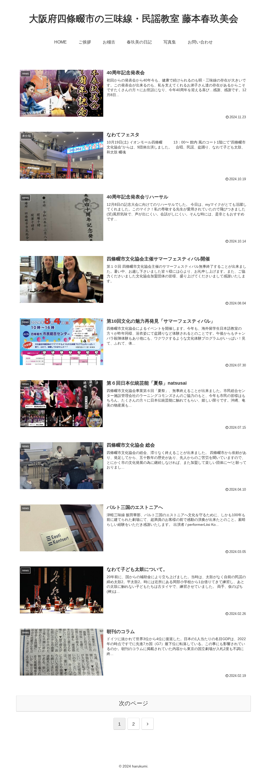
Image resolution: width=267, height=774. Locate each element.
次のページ (133, 703)
